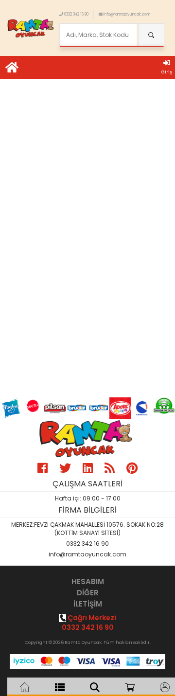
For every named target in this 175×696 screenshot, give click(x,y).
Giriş (166, 72)
